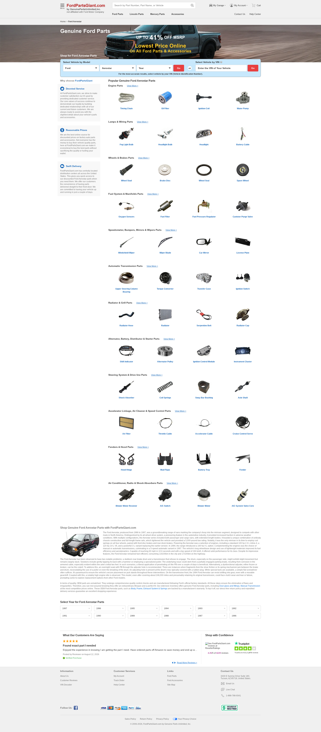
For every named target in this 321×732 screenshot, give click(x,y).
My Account (119, 676)
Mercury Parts (157, 14)
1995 (132, 608)
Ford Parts (117, 14)
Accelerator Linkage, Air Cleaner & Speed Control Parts (139, 411)
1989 (132, 616)
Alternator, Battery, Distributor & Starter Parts (133, 338)
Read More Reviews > (187, 663)
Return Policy (146, 719)
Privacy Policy (162, 719)
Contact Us (239, 14)
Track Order (119, 680)
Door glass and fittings (229, 586)
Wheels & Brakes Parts (121, 157)
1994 (166, 608)
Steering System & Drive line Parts (127, 375)
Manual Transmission (250, 586)
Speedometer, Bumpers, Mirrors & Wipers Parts (135, 230)
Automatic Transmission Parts (125, 266)
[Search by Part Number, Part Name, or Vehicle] (192, 5)
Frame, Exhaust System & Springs (152, 588)
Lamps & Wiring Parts (120, 121)
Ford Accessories (175, 680)
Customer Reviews (68, 680)
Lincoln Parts (137, 14)
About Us (64, 676)
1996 (98, 608)
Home (63, 21)
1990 (98, 616)
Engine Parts (115, 85)
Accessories (177, 14)
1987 (200, 616)
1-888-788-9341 (233, 695)
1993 (200, 608)
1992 (234, 608)
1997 (64, 608)
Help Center (255, 14)
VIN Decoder (66, 685)
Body (133, 588)
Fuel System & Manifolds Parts (125, 194)
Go (178, 68)
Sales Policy (130, 719)
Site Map (171, 685)
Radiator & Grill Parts (120, 302)
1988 (166, 616)
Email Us (230, 683)
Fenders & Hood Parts (120, 447)
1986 (234, 616)
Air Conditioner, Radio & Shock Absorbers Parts (135, 483)
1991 (64, 616)
